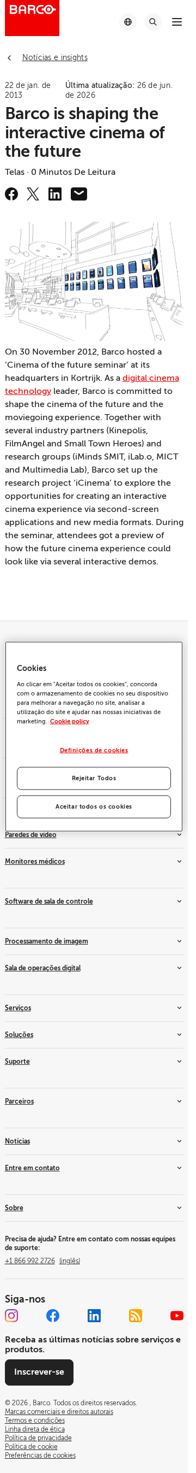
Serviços (18, 1008)
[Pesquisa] (153, 22)
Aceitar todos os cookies (94, 806)
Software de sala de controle (49, 901)
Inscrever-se (39, 1372)
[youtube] (176, 1315)
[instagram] (11, 1315)
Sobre (14, 1208)
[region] (94, 736)
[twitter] (33, 194)
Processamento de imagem (46, 941)
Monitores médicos (35, 861)
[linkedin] (55, 194)
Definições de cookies (94, 750)
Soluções (19, 1035)
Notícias (17, 1141)
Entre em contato (32, 1168)
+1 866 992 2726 (42, 1261)
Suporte (17, 1061)
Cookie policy (69, 721)
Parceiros (19, 1101)
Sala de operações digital (43, 968)
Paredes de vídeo (31, 835)
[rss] (135, 1315)
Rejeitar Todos (94, 777)
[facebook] (11, 194)
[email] (79, 194)
